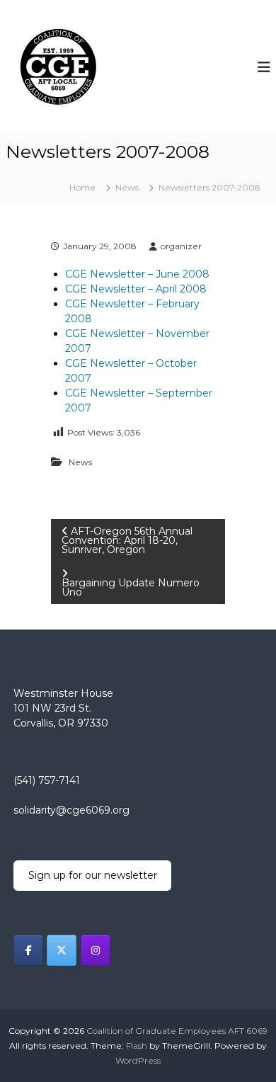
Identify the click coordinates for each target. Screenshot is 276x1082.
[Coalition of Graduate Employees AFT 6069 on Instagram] (95, 950)
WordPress (138, 1060)
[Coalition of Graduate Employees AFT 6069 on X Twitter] (61, 950)
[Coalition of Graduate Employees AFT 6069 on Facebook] (28, 950)
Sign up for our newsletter (92, 875)
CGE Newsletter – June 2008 (137, 274)
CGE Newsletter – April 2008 (136, 289)
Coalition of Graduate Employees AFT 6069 (177, 1030)
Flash (136, 1045)
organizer (181, 246)
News (127, 187)
